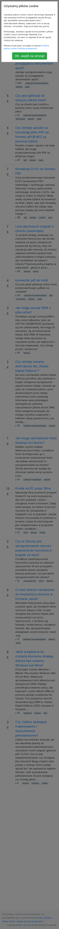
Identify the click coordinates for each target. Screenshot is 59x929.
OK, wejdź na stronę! (29, 56)
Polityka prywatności (27, 48)
